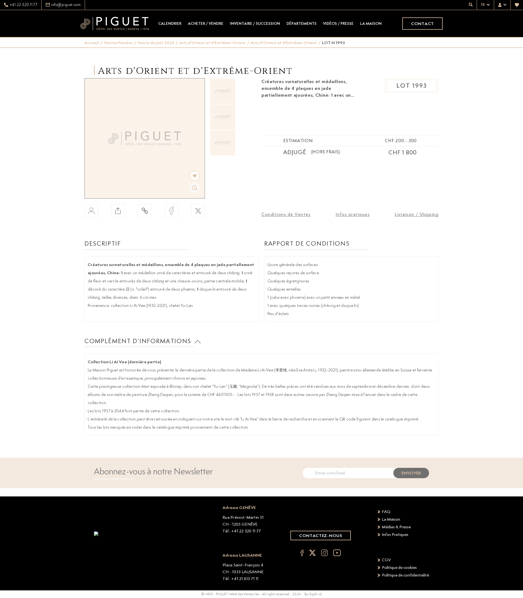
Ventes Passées (118, 42)
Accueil (91, 42)
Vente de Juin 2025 (156, 42)
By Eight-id (313, 594)
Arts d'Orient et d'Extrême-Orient (212, 42)
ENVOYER (411, 473)
